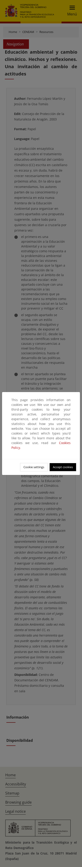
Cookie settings (33, 467)
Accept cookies (63, 467)
